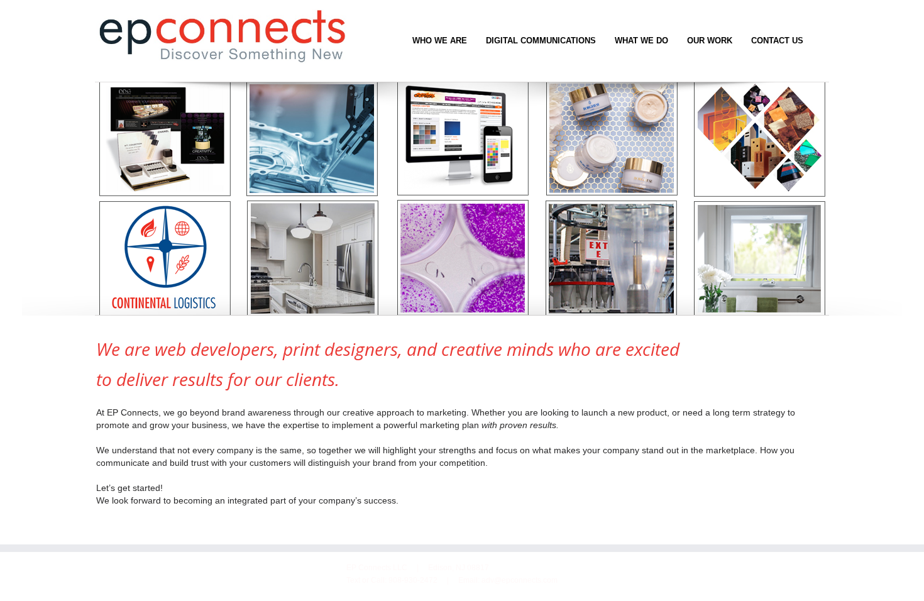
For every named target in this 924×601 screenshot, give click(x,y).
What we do (641, 40)
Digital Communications (541, 40)
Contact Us (777, 40)
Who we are (439, 40)
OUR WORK (709, 40)
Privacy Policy (126, 567)
